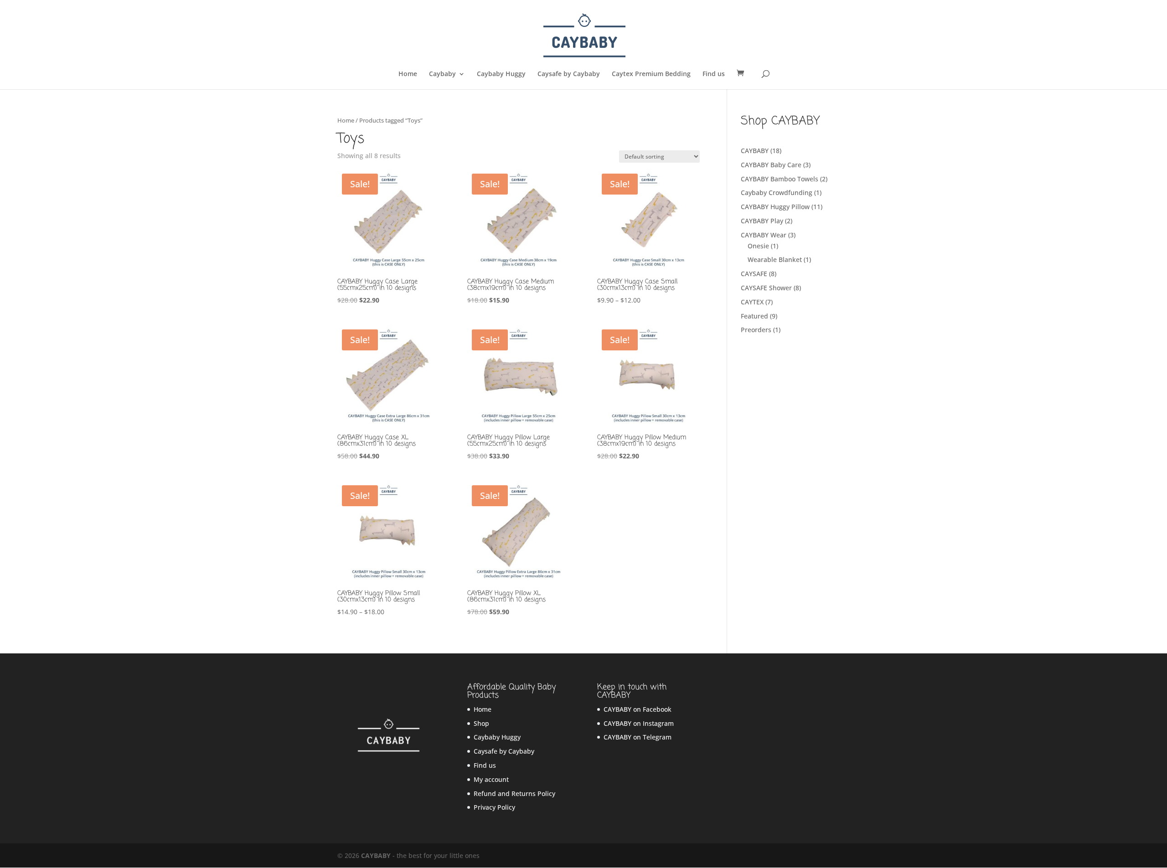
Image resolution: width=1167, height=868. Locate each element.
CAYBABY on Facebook (637, 709)
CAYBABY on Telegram (637, 737)
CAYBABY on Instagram (639, 723)
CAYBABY (376, 855)
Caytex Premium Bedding (651, 74)
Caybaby (442, 74)
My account (491, 779)
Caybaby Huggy (501, 74)
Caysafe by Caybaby (568, 74)
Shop (481, 723)
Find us (713, 74)
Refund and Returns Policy (514, 793)
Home (407, 74)
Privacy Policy (494, 807)
